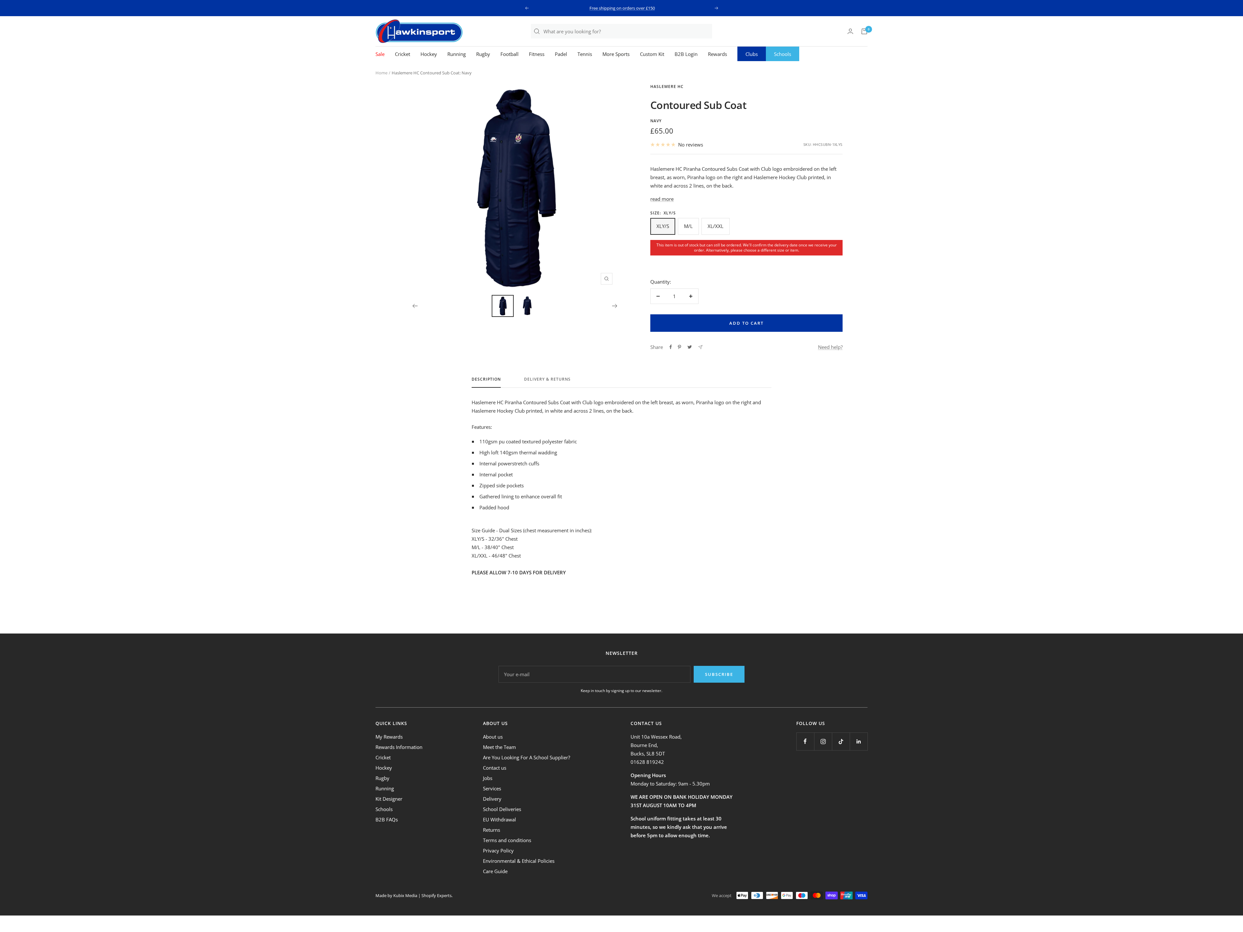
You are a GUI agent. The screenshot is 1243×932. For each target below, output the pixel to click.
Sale (380, 54)
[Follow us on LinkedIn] (859, 741)
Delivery (492, 799)
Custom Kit (652, 54)
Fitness (536, 54)
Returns (491, 830)
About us (493, 736)
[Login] (850, 31)
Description (486, 379)
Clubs (751, 54)
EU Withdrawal (499, 819)
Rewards (717, 54)
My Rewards (389, 736)
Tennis (584, 54)
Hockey (428, 54)
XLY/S (662, 226)
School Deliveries (502, 809)
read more (662, 199)
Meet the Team (499, 747)
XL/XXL (715, 226)
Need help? (830, 347)
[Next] (615, 306)
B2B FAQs (386, 819)
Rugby (483, 54)
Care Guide (495, 871)
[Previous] (415, 306)
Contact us (494, 767)
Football (509, 54)
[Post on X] (689, 347)
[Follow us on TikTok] (841, 741)
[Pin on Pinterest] (679, 347)
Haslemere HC (667, 86)
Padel (561, 54)
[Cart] (864, 31)
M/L (688, 226)
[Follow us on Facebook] (805, 741)
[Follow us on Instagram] (823, 741)
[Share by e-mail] (700, 347)
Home (381, 73)
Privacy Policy (498, 850)
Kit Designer (388, 799)
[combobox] (627, 31)
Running (456, 54)
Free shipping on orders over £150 (622, 8)
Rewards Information (398, 747)
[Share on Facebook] (670, 347)
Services (492, 788)
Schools (782, 54)
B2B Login (686, 54)
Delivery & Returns (547, 379)
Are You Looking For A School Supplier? (526, 757)
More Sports (616, 54)
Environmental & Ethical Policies (518, 861)
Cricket (402, 54)
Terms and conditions (507, 840)
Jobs (487, 778)
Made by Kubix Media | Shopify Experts (413, 895)
